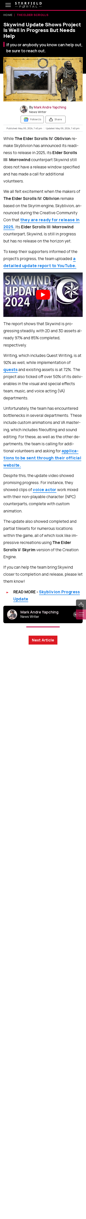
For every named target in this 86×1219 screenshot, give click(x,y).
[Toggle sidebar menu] (81, 614)
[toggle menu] (5, 5)
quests (10, 369)
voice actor (44, 489)
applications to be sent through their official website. (42, 458)
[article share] (81, 605)
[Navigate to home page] (28, 5)
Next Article (43, 639)
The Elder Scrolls (32, 15)
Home (7, 15)
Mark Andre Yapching (50, 107)
